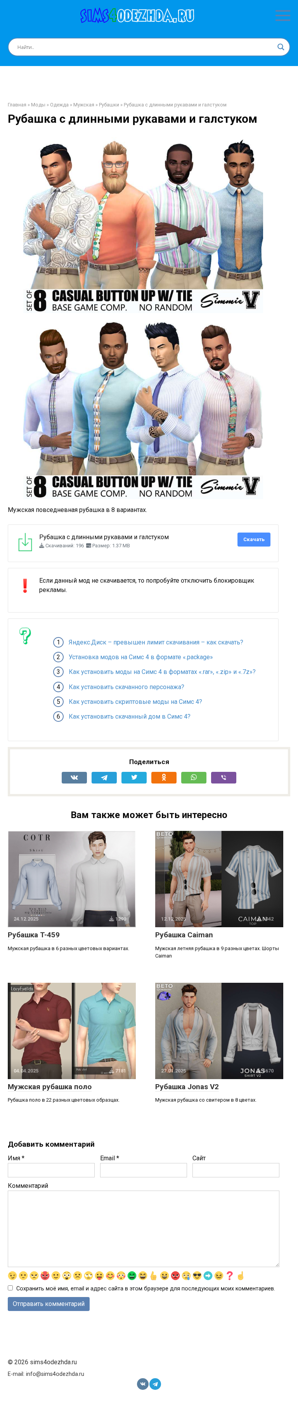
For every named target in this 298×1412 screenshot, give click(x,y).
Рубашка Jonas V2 (187, 1086)
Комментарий (28, 1185)
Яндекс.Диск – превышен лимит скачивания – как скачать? (156, 642)
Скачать (254, 539)
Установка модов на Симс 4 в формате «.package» (141, 657)
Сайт (199, 1158)
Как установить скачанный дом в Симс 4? (130, 716)
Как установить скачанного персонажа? (126, 687)
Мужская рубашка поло (50, 1086)
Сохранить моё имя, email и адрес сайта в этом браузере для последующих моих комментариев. (145, 1288)
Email (109, 1158)
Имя (16, 1158)
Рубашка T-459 (34, 934)
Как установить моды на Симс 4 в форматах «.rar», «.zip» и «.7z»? (162, 672)
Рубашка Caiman (184, 934)
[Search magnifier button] (280, 47)
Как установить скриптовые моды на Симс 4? (135, 701)
